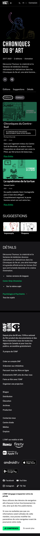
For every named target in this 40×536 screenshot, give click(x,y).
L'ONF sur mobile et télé (13, 440)
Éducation (7, 401)
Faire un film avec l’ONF (13, 379)
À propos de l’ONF (10, 351)
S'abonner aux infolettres (13, 366)
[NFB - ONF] (5, 3)
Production (7, 410)
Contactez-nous (9, 418)
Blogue (6, 392)
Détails (30, 89)
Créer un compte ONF (12, 361)
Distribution (7, 396)
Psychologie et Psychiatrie (14, 294)
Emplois (6, 431)
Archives (6, 405)
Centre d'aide (8, 422)
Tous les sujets (9, 298)
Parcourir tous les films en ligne (16, 370)
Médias (6, 427)
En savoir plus (28, 528)
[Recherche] (19, 3)
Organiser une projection (13, 384)
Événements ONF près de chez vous (17, 375)
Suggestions (18, 89)
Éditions (6, 89)
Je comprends (11, 528)
